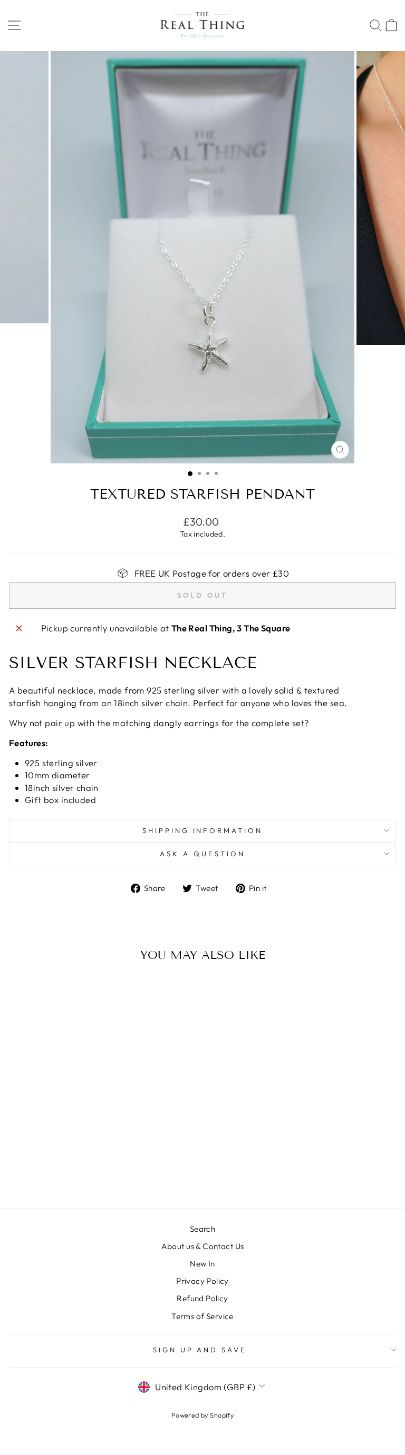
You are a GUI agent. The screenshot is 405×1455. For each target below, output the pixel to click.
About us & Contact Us (202, 1246)
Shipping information (202, 830)
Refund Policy (202, 1298)
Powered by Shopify (202, 1415)
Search (202, 1229)
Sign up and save (200, 1349)
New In (202, 1264)
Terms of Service (202, 1316)
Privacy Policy (202, 1281)
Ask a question (202, 853)
